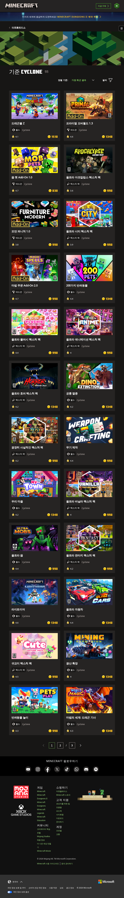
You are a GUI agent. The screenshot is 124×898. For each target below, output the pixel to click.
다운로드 (60, 818)
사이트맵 (60, 814)
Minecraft (41, 791)
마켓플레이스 (19, 27)
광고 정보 (70, 888)
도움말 (59, 807)
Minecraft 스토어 (63, 795)
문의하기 (60, 822)
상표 (61, 888)
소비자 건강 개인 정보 (37, 888)
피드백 (59, 811)
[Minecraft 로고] (21, 6)
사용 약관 (53, 888)
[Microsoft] (106, 881)
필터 (105, 80)
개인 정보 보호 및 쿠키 (17, 888)
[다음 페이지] (81, 745)
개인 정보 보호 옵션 (21, 892)
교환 (58, 834)
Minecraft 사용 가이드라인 (48, 863)
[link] (28, 769)
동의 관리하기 (67, 863)
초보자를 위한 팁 (63, 803)
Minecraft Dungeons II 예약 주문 (77, 16)
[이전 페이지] (43, 745)
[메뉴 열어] (116, 6)
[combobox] (83, 80)
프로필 (59, 830)
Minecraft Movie (44, 851)
